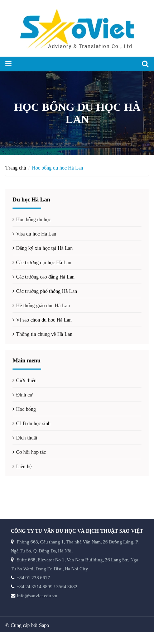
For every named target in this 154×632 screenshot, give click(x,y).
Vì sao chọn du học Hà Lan (44, 320)
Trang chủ (15, 168)
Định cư (24, 395)
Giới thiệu (26, 380)
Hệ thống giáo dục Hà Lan (43, 305)
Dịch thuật (26, 438)
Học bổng (26, 409)
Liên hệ (24, 466)
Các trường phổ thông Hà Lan (46, 291)
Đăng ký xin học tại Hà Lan (44, 248)
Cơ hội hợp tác (31, 452)
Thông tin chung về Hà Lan (44, 334)
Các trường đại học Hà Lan (43, 262)
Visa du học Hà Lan (36, 234)
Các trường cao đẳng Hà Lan (45, 277)
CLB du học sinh (33, 423)
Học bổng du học (33, 219)
